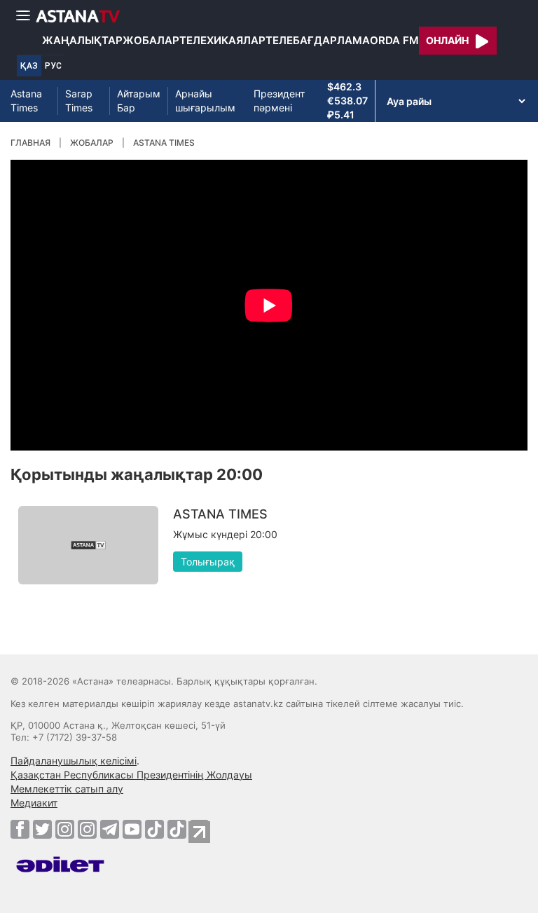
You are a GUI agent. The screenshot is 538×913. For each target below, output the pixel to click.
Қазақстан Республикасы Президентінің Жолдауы (131, 775)
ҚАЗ (29, 66)
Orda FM (394, 40)
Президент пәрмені (279, 101)
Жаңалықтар (82, 40)
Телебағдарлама (317, 40)
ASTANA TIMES (164, 142)
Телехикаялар (222, 40)
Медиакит (34, 803)
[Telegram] (109, 829)
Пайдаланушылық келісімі (74, 761)
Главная (30, 142)
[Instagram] (64, 829)
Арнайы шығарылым (205, 101)
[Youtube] (132, 829)
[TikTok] (154, 829)
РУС (53, 66)
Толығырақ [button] (208, 562)
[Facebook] (20, 829)
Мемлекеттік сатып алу (67, 789)
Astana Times (26, 101)
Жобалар (151, 40)
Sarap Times (78, 101)
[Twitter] (42, 829)
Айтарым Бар (138, 101)
